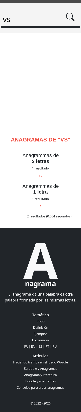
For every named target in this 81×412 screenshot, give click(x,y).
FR (26, 346)
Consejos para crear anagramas (40, 387)
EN (33, 346)
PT (47, 346)
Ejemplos (40, 334)
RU (54, 346)
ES (40, 346)
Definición (40, 327)
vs (40, 175)
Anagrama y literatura (40, 375)
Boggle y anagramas (40, 381)
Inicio (41, 321)
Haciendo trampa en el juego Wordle (40, 362)
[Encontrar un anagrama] (70, 16)
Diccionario (40, 340)
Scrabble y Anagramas (40, 368)
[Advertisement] (40, 89)
